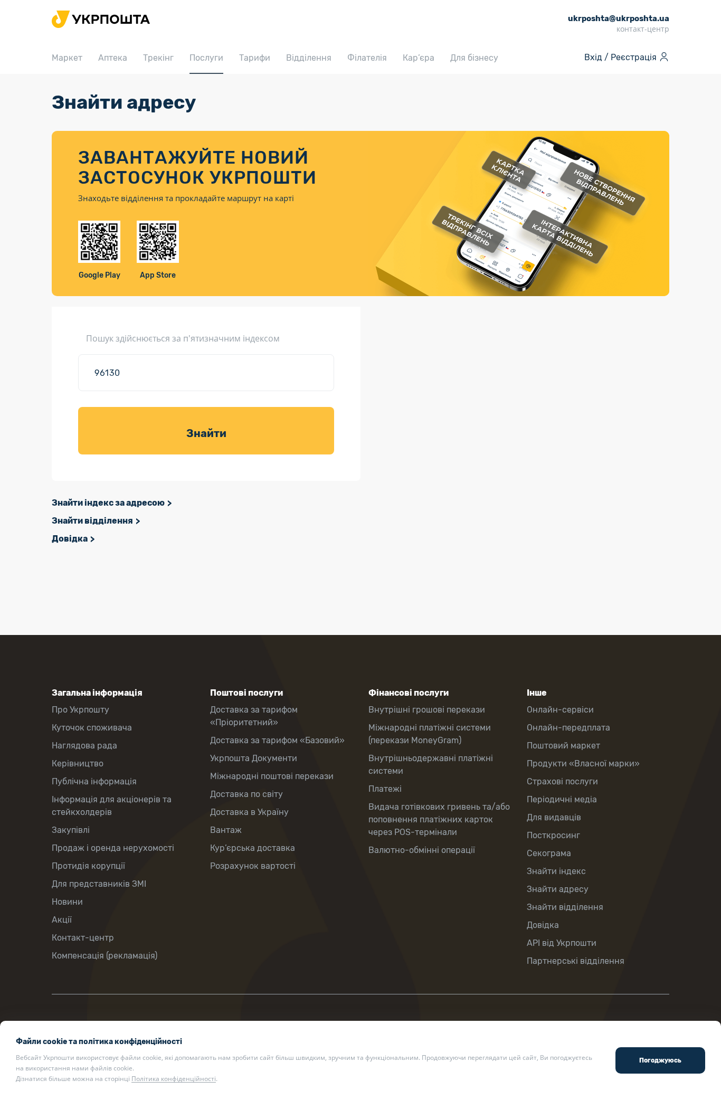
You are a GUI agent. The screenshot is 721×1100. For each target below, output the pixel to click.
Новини (67, 902)
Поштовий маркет (563, 746)
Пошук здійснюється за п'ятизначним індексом (183, 338)
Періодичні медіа (562, 799)
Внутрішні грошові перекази (426, 710)
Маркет (67, 58)
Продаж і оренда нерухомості (113, 848)
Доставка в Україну (249, 812)
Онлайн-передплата (568, 728)
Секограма (549, 853)
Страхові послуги (562, 781)
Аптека (112, 58)
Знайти (206, 433)
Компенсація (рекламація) (104, 956)
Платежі (385, 789)
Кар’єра (418, 58)
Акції (62, 920)
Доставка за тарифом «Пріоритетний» (254, 716)
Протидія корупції (88, 866)
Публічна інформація (94, 781)
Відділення (308, 58)
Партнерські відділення (575, 961)
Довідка (70, 539)
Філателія (367, 58)
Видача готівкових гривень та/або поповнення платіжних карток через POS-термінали (439, 819)
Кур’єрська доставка (252, 848)
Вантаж (226, 830)
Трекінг (158, 58)
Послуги (206, 58)
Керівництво (77, 763)
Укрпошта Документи (253, 758)
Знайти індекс (556, 871)
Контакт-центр (83, 938)
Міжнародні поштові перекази (272, 776)
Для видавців (554, 817)
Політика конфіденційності (173, 1078)
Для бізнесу (474, 58)
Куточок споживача (92, 728)
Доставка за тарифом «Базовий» (277, 740)
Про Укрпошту (80, 710)
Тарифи (254, 58)
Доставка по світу (246, 794)
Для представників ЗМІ (99, 884)
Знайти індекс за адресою (108, 503)
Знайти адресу (558, 889)
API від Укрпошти (561, 943)
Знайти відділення (92, 521)
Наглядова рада (84, 746)
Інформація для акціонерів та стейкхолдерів (112, 805)
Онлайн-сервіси (560, 710)
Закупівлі (71, 830)
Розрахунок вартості (253, 866)
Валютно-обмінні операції (421, 850)
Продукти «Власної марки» (583, 763)
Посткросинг (553, 835)
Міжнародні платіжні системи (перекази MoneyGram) (429, 734)
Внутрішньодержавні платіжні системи (430, 764)
